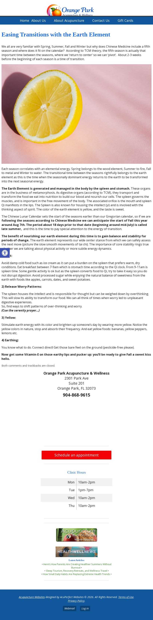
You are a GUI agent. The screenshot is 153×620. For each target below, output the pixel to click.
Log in (85, 608)
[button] (5, 253)
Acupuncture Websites (32, 597)
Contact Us (101, 20)
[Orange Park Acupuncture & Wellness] (76, 8)
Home (24, 20)
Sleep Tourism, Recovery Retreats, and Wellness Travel (76, 570)
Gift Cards (125, 20)
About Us (38, 20)
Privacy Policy (76, 601)
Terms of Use (126, 597)
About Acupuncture (69, 20)
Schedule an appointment (76, 455)
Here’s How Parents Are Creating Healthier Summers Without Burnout (77, 566)
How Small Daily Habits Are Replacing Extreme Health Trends (76, 574)
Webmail (69, 608)
